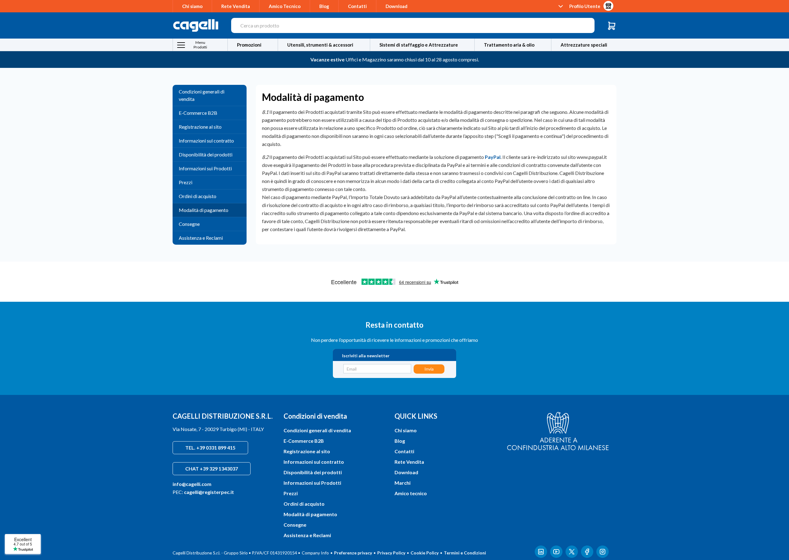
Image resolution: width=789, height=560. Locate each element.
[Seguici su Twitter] (571, 552)
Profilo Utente (584, 6)
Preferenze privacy (353, 552)
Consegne (189, 224)
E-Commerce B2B (198, 113)
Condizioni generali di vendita (201, 95)
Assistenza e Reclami (201, 238)
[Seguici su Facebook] (587, 552)
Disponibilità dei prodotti (205, 154)
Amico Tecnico (284, 6)
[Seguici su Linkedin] (541, 552)
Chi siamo (192, 6)
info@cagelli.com (192, 484)
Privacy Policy (391, 552)
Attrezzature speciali (584, 45)
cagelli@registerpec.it (209, 492)
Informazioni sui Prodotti (205, 168)
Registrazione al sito (200, 127)
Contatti (357, 6)
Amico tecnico (410, 493)
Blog (324, 6)
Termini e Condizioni (465, 552)
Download (396, 6)
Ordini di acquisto (197, 196)
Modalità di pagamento (203, 210)
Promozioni (249, 45)
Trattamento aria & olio (509, 45)
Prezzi (185, 182)
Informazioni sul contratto (206, 140)
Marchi (402, 483)
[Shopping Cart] (611, 26)
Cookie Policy (425, 552)
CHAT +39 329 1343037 (211, 468)
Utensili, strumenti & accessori (320, 45)
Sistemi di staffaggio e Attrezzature (418, 45)
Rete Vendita (235, 6)
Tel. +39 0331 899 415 (210, 447)
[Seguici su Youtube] (556, 552)
